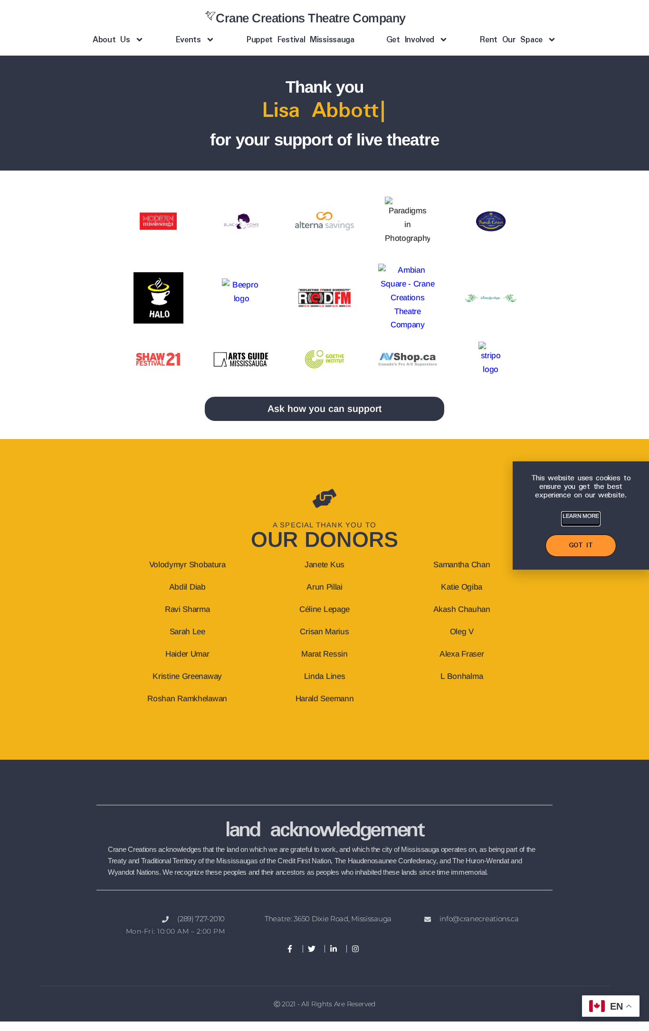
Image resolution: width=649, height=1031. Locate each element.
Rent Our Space (511, 40)
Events (188, 40)
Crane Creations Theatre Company (311, 18)
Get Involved (410, 40)
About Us (111, 40)
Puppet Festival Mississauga (300, 40)
